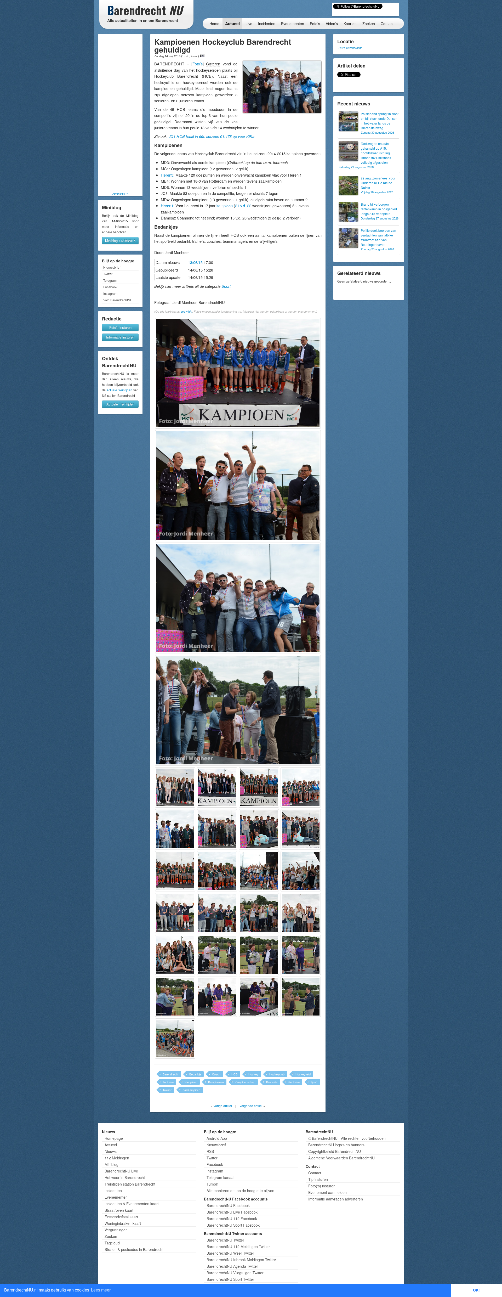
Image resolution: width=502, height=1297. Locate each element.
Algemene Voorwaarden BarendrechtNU (341, 1157)
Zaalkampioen (191, 1090)
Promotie (271, 1082)
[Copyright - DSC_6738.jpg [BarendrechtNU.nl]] (259, 871)
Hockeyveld (303, 1074)
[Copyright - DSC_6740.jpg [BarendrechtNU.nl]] (301, 871)
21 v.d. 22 (243, 205)
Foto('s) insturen (321, 1185)
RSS (210, 1151)
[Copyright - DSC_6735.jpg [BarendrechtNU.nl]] (175, 871)
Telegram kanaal (220, 1177)
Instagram (110, 293)
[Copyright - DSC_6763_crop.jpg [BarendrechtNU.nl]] (175, 955)
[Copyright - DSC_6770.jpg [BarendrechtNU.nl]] (217, 955)
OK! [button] (476, 1290)
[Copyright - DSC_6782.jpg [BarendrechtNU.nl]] (175, 1038)
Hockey (253, 1074)
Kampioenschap (245, 1082)
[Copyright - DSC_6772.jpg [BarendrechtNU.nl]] (259, 955)
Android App (217, 1138)
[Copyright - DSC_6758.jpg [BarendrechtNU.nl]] (301, 913)
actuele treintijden (119, 390)
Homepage (114, 1138)
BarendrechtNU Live (121, 1171)
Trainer (167, 1090)
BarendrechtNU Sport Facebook (233, 1225)
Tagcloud (112, 1242)
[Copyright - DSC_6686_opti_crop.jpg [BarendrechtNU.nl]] (238, 373)
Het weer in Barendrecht (125, 1177)
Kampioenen (216, 1082)
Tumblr (212, 1184)
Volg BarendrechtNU (118, 300)
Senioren (294, 1082)
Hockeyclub (276, 1074)
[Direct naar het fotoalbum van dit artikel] (202, 56)
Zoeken (368, 23)
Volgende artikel (251, 1105)
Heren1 (167, 205)
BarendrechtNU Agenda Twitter (232, 1266)
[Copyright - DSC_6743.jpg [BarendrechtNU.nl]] (175, 913)
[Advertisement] (120, 113)
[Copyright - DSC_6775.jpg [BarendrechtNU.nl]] (301, 955)
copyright (186, 311)
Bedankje (195, 1074)
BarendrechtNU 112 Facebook (232, 1218)
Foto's (315, 23)
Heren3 (167, 175)
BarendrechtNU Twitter (225, 1240)
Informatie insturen (120, 337)
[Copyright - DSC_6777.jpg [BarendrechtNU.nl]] (217, 997)
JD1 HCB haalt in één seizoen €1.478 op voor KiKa (211, 136)
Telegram (110, 280)
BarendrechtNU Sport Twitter (230, 1279)
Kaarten (350, 23)
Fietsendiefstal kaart (121, 1216)
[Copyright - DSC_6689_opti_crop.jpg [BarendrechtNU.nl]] (238, 485)
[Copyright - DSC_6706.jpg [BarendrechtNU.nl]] (175, 787)
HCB (234, 1074)
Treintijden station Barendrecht (130, 1184)
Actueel (232, 23)
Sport (226, 286)
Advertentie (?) (120, 193)
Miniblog (111, 1164)
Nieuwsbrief (111, 267)
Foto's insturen (120, 327)
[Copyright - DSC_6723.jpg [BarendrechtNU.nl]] (217, 829)
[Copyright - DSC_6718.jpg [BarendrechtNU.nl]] (301, 787)
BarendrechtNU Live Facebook (232, 1212)
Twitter (107, 274)
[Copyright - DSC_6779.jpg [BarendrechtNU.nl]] (259, 997)
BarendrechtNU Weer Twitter (230, 1253)
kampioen (224, 205)
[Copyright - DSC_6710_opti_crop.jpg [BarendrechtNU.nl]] (217, 787)
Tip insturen (318, 1179)
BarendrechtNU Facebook (228, 1205)
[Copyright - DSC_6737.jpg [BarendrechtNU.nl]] (217, 871)
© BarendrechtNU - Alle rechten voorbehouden (347, 1138)
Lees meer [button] (101, 1290)
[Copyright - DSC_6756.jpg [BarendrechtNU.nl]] (259, 913)
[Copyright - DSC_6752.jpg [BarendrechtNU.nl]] (217, 913)
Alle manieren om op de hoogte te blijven (240, 1190)
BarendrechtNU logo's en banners (336, 1144)
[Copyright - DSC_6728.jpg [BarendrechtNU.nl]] (301, 829)
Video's (332, 23)
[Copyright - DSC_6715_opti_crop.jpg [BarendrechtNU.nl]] (259, 787)
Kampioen (191, 1082)
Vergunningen (116, 1229)
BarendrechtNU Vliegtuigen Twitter (235, 1272)
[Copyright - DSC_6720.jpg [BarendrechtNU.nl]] (175, 829)
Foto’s (197, 63)
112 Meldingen (117, 1157)
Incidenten (266, 23)
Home (214, 23)
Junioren (168, 1082)
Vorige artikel (222, 1105)
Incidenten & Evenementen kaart (132, 1203)
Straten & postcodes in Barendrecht (134, 1249)
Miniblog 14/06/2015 (120, 240)
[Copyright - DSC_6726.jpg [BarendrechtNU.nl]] (259, 829)
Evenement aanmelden (327, 1192)
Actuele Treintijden (120, 404)
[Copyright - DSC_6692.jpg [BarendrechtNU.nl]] (238, 598)
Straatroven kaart (119, 1210)
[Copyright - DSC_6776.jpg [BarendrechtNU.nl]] (175, 997)
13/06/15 (195, 262)
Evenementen (292, 23)
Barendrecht (170, 1074)
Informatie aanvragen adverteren (335, 1199)
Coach (216, 1074)
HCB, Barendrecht (350, 48)
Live (249, 23)
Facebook (110, 287)
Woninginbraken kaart (123, 1223)
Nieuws (111, 1151)
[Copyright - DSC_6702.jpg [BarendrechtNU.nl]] (238, 710)
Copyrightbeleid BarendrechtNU (334, 1151)
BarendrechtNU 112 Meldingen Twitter (238, 1246)
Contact (387, 23)
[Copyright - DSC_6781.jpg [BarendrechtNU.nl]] (301, 997)
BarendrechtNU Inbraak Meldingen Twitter (241, 1259)
